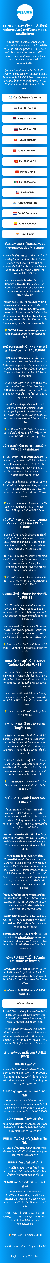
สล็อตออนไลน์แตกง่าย (32, 457)
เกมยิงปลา (8, 735)
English (15, 1256)
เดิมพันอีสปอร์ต (36, 534)
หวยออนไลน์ (26, 605)
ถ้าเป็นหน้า (19, 1246)
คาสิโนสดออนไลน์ (25, 358)
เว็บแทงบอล (21, 255)
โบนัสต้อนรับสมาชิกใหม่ (27, 1147)
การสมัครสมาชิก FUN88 (17, 969)
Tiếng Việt (27, 1256)
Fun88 (7, 1246)
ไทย (37, 1256)
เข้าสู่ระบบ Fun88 (37, 1246)
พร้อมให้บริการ (25, 937)
